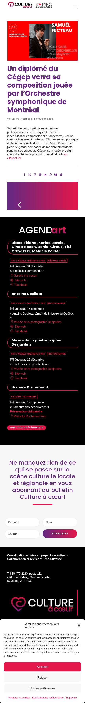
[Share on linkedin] (45, 175)
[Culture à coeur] (30, 7)
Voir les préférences (42, 688)
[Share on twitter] (29, 175)
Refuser (42, 677)
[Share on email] (60, 175)
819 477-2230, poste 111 (26, 573)
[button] (79, 625)
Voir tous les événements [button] (26, 427)
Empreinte (71, 697)
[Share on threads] (34, 175)
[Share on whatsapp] (50, 175)
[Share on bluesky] (55, 175)
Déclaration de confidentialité (48, 697)
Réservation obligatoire (26, 411)
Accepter (42, 666)
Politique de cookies (19, 697)
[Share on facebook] (24, 175)
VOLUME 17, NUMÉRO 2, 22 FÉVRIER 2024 (30, 119)
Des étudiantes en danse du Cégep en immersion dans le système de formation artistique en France (69, 194)
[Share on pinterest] (40, 175)
